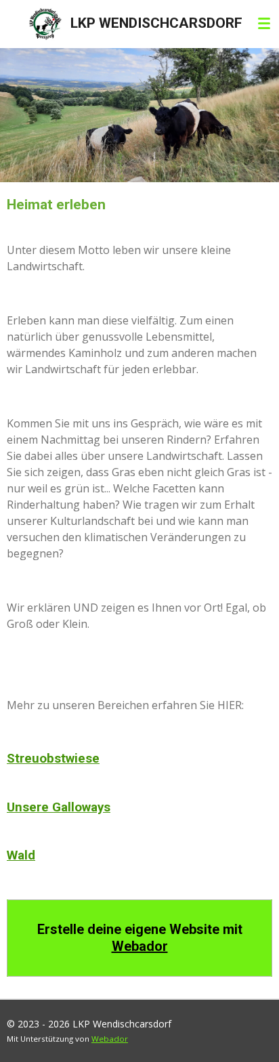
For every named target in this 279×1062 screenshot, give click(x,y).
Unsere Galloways (58, 807)
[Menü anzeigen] (264, 23)
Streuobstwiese (53, 758)
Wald (21, 855)
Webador (140, 946)
